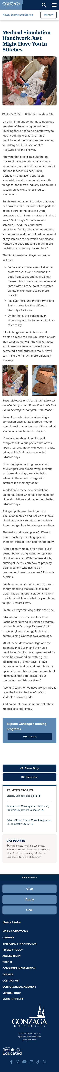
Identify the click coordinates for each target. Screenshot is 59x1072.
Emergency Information (19, 944)
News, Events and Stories (17, 15)
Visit (29, 888)
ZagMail (8, 974)
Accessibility (11, 956)
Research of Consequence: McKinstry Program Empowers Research (28, 808)
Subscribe (32, 777)
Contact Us (10, 980)
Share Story (32, 768)
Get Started (30, 736)
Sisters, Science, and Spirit (22, 796)
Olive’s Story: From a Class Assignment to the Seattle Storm (29, 822)
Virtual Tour (11, 993)
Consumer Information (19, 968)
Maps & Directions (15, 931)
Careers (8, 937)
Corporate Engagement (19, 987)
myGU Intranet (12, 999)
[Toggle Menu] (54, 5)
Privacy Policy (12, 950)
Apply (29, 899)
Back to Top (28, 877)
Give (29, 909)
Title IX (7, 962)
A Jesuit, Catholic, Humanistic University (22, 1050)
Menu (47, 15)
